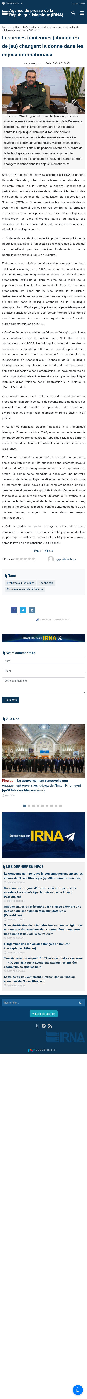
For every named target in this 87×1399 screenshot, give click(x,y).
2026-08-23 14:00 (16, 971)
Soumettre (11, 699)
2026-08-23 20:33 (16, 919)
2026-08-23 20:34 (16, 901)
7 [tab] (51, 806)
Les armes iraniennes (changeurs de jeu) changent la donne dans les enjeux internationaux (42, 46)
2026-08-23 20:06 (16, 952)
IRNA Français (36, 13)
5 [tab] (42, 806)
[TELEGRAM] (43, 1026)
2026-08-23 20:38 (16, 882)
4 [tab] (38, 806)
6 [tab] (47, 806)
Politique (48, 550)
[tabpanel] (43, 761)
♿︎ (78, 1389)
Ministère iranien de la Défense (25, 589)
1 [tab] (24, 806)
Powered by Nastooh (45, 1050)
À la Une (12, 719)
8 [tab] (56, 806)
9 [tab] (60, 806)
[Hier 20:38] (43, 751)
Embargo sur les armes (20, 582)
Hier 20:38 (10, 795)
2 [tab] (29, 806)
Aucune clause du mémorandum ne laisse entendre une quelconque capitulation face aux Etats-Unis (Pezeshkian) (42, 911)
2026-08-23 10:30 (16, 985)
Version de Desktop (43, 1013)
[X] (37, 1026)
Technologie (46, 582)
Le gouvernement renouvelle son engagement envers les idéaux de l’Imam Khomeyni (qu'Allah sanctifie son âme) (41, 785)
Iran (36, 550)
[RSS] (50, 1026)
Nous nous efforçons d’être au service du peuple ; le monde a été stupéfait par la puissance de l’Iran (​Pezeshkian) (40, 892)
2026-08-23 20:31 (16, 938)
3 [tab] (33, 806)
